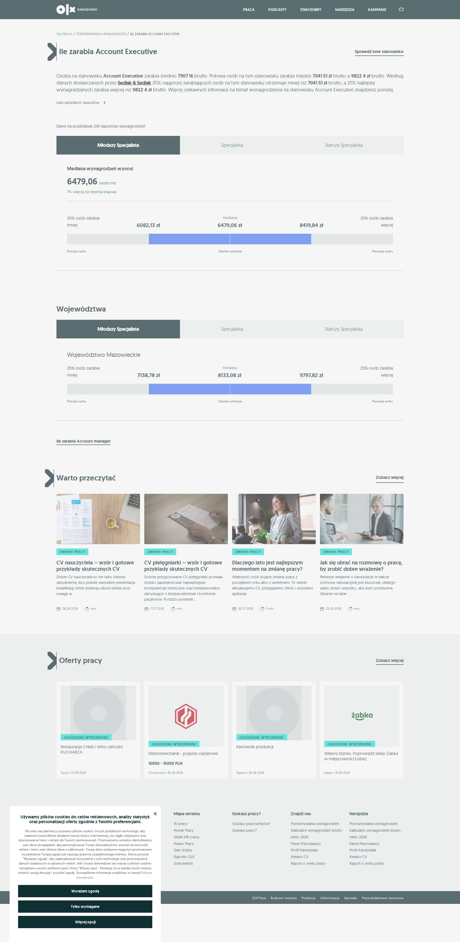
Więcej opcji (85, 922)
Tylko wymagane (85, 906)
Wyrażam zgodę (85, 891)
